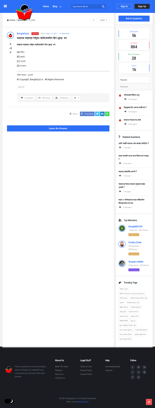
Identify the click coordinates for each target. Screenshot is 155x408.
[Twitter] (138, 367)
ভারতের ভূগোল (65, 33)
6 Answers (132, 124)
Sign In (124, 6)
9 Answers (132, 99)
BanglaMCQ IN (135, 226)
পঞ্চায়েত (122, 302)
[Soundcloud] (138, 372)
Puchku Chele (135, 242)
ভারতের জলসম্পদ (133, 312)
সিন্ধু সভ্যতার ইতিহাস (126, 334)
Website (58, 370)
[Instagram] (144, 372)
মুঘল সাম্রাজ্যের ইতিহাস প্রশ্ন (128, 325)
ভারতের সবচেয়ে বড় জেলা (132, 120)
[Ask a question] (149, 402)
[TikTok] (138, 377)
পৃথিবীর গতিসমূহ (124, 307)
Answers (124, 87)
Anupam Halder (136, 261)
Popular (123, 80)
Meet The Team (61, 366)
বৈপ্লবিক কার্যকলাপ (136, 307)
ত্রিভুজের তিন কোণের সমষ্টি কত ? (135, 107)
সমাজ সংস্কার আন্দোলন (126, 330)
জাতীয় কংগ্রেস (123, 298)
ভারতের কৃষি (123, 312)
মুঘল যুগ (133, 321)
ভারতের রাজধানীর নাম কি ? (128, 171)
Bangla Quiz (83, 402)
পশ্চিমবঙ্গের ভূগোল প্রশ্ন (133, 302)
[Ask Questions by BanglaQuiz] (26, 6)
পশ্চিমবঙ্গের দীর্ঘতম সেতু (131, 95)
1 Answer (127, 147)
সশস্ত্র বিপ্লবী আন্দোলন (141, 330)
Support (108, 370)
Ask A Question (134, 18)
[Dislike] (11, 52)
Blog (55, 6)
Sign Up (142, 6)
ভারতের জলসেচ (124, 316)
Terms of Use (86, 366)
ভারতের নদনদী (134, 316)
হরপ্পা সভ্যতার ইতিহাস (126, 339)
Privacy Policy (86, 370)
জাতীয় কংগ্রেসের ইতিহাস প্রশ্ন (138, 298)
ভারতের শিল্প (21, 87)
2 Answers (127, 163)
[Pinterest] (132, 377)
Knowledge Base (112, 366)
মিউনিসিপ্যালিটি (124, 321)
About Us (59, 374)
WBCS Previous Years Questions (132, 293)
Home (46, 6)
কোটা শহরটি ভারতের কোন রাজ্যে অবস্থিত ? (134, 143)
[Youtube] (132, 372)
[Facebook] (132, 367)
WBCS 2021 (124, 289)
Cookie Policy (86, 374)
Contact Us (60, 378)
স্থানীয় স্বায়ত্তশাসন (140, 334)
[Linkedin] (144, 367)
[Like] (11, 43)
